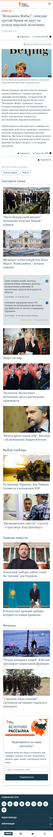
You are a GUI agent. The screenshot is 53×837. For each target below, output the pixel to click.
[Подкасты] (45, 803)
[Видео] (33, 834)
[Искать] (45, 834)
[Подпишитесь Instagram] (33, 803)
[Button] (23, 37)
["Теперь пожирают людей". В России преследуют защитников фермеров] (26, 643)
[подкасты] (21, 834)
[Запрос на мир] (26, 341)
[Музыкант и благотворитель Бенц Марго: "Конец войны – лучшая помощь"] (26, 243)
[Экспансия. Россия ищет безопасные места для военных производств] (26, 376)
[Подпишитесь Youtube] (21, 803)
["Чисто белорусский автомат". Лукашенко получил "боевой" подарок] (26, 200)
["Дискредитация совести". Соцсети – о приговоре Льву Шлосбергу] (26, 507)
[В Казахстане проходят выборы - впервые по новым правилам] (26, 594)
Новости (6, 11)
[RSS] (39, 803)
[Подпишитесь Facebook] (9, 803)
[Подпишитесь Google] (4, 803)
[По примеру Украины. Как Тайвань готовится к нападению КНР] (26, 468)
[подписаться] (4, 809)
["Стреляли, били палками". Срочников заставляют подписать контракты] (26, 682)
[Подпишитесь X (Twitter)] (16, 803)
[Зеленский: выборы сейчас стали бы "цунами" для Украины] (26, 556)
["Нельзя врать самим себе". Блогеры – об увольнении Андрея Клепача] (26, 419)
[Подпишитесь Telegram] (27, 803)
